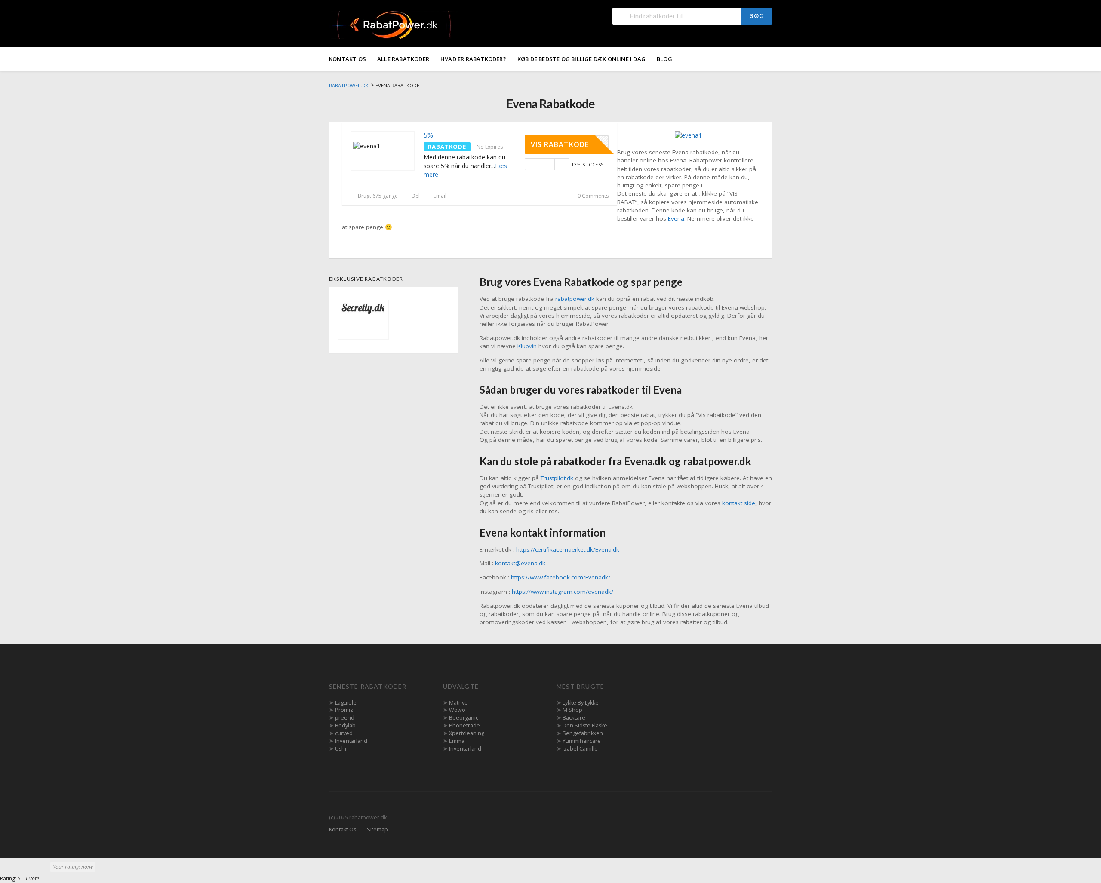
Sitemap (377, 829)
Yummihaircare (582, 741)
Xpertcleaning (466, 733)
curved (344, 733)
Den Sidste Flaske (585, 725)
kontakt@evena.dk (520, 563)
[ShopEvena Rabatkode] (688, 135)
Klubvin (527, 346)
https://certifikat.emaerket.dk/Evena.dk (567, 549)
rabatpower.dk (574, 299)
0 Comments (592, 195)
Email (439, 195)
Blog (664, 59)
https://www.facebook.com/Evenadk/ (560, 577)
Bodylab (345, 725)
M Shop (572, 710)
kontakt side (738, 503)
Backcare (574, 717)
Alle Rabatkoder (403, 59)
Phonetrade (464, 725)
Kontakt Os (347, 59)
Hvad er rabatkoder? (473, 59)
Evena (676, 218)
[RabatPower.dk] (393, 24)
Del (415, 195)
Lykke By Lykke (581, 702)
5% (428, 135)
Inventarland (351, 741)
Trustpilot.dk (557, 478)
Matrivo (458, 702)
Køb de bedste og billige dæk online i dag (581, 59)
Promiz (344, 710)
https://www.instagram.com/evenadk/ (562, 591)
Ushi (340, 748)
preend (344, 717)
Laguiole (346, 702)
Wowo (457, 710)
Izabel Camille (580, 748)
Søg (757, 15)
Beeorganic (463, 717)
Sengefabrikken (583, 733)
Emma (456, 741)
